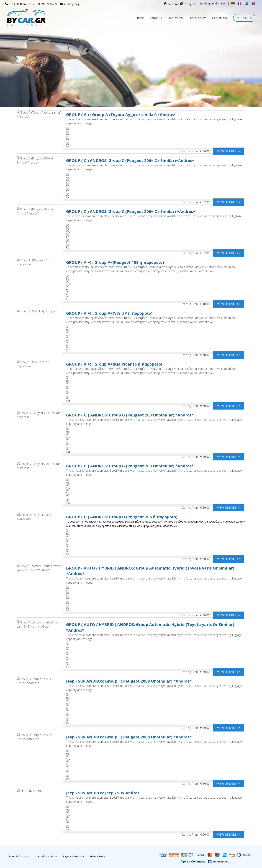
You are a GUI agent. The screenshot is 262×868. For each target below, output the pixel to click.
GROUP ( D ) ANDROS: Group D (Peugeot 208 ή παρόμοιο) (121, 516)
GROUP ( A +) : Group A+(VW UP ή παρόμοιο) (109, 313)
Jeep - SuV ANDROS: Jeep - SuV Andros (102, 792)
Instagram (189, 4)
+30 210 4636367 (19, 4)
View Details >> (228, 151)
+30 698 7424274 (45, 4)
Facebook (172, 4)
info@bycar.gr (72, 4)
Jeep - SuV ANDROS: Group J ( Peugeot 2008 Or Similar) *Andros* (129, 681)
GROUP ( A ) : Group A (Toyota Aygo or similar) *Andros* (121, 114)
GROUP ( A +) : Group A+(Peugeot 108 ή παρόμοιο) (115, 262)
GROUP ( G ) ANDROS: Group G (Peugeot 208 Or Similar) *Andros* (130, 415)
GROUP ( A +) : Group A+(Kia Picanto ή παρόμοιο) (114, 364)
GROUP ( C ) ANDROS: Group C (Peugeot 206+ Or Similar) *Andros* (130, 211)
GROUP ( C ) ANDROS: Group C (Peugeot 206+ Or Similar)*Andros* (130, 160)
